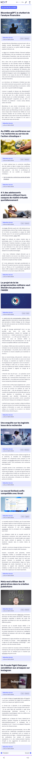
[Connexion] (26, 2)
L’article (21, 67)
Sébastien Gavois (8, 37)
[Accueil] (4, 2)
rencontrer (5, 653)
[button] (29, 2)
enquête (11, 460)
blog (5, 52)
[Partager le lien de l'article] (4, 757)
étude (5, 228)
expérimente (24, 640)
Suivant (27, 753)
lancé (27, 698)
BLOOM (23, 73)
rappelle (28, 633)
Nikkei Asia (20, 614)
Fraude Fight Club (18, 698)
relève (15, 236)
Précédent (5, 753)
